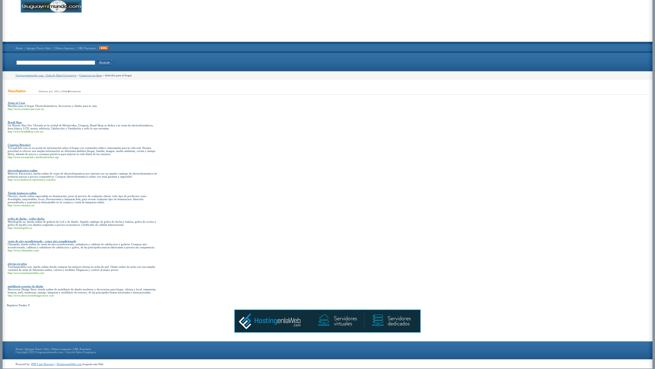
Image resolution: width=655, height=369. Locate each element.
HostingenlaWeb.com (69, 364)
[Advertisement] (327, 27)
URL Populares (87, 48)
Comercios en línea (90, 75)
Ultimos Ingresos (64, 48)
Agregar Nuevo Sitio (38, 48)
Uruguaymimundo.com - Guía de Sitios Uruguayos (46, 75)
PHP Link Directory (43, 364)
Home (19, 48)
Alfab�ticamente (71, 91)
